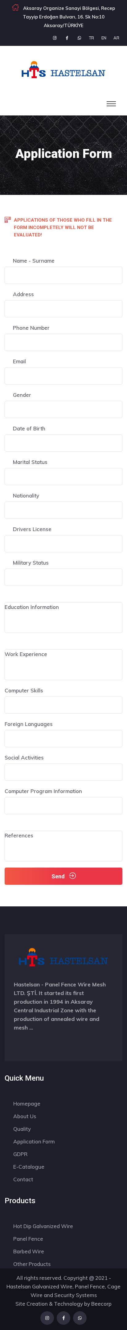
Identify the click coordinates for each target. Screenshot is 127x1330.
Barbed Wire (28, 1251)
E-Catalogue (28, 1166)
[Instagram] (54, 38)
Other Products (32, 1264)
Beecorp (101, 1303)
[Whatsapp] (79, 38)
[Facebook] (67, 38)
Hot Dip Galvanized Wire (43, 1226)
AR (116, 37)
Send (58, 876)
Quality (22, 1129)
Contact (23, 1179)
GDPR (20, 1154)
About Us (24, 1116)
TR (91, 37)
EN (103, 37)
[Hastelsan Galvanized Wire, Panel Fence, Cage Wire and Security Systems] (63, 69)
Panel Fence (28, 1238)
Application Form (34, 1141)
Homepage (26, 1103)
